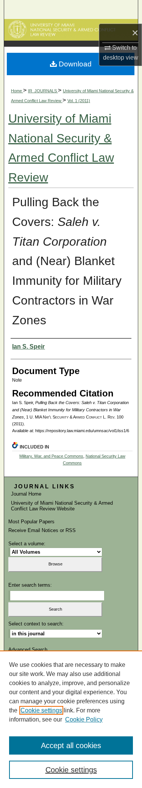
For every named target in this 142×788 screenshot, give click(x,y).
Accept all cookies (71, 745)
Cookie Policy (84, 719)
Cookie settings (41, 710)
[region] (71, 719)
